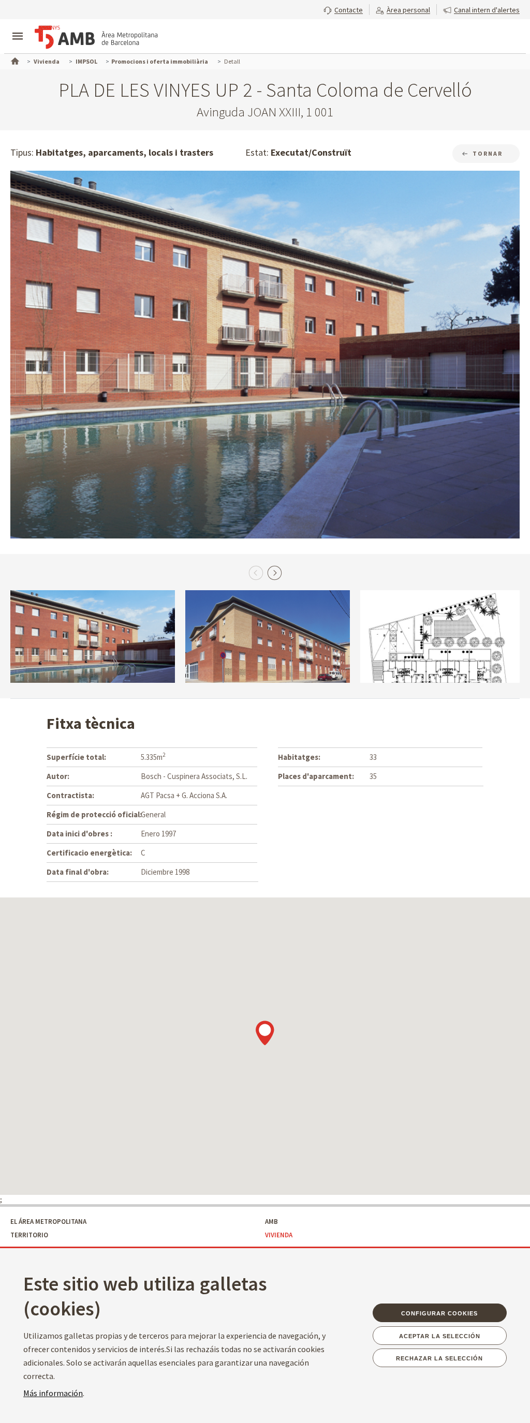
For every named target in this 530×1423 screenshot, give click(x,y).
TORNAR (488, 153)
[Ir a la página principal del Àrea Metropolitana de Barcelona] (96, 37)
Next (274, 572)
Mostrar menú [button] (17, 27)
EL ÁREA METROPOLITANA (48, 1221)
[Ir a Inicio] (14, 60)
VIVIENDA (278, 1235)
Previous (255, 572)
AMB (271, 1221)
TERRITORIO (29, 1235)
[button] (343, 8)
